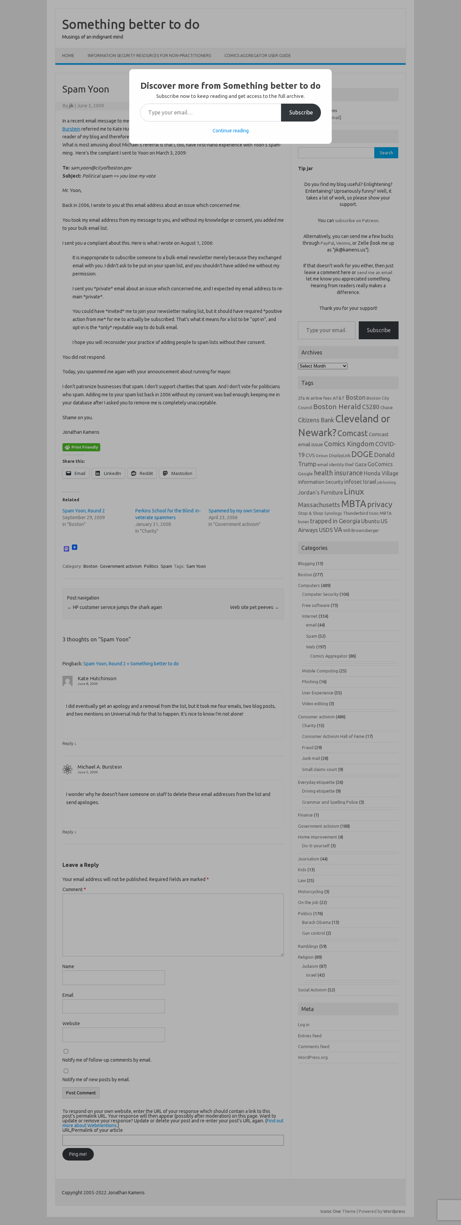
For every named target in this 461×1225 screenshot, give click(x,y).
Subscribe (301, 112)
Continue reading (231, 130)
